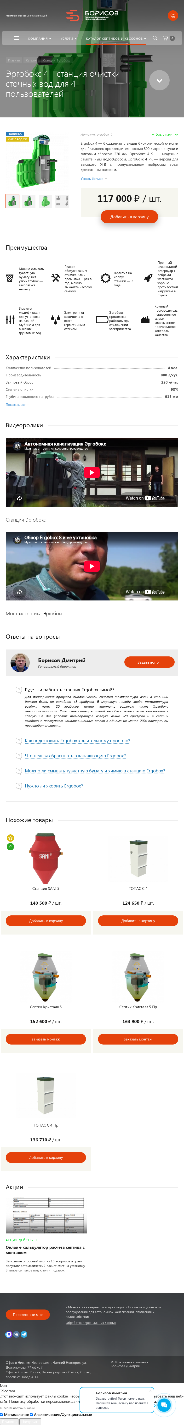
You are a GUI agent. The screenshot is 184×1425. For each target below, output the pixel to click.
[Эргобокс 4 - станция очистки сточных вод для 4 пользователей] (37, 161)
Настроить (30, 1421)
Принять (9, 1421)
